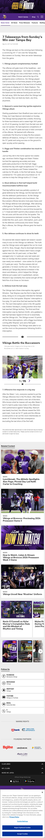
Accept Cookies (22, 834)
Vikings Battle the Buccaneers (21, 342)
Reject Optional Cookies (22, 827)
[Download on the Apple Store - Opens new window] (15, 781)
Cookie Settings (22, 821)
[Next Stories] (40, 651)
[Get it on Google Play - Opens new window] (30, 782)
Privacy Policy (14, 817)
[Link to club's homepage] (4, 16)
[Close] (42, 792)
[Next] (29, 380)
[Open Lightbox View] (22, 370)
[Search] (38, 16)
